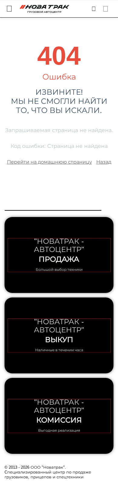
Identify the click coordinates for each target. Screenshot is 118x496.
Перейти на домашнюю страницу (49, 162)
